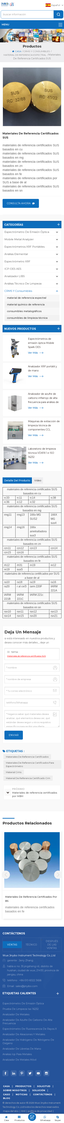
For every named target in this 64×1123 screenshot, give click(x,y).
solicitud (43, 1086)
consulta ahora (19, 203)
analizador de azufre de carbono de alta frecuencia (27, 1021)
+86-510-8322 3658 (30, 980)
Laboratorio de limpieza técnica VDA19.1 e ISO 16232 (42, 453)
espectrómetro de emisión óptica (26, 232)
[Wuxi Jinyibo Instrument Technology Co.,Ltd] (7, 4)
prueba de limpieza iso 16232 (21, 1009)
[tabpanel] (32, 971)
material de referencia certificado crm (28, 778)
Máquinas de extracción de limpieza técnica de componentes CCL (44, 425)
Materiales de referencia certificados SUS (26, 656)
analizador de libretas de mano (22, 1048)
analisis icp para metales (17, 1054)
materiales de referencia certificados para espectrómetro (30, 764)
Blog (6, 1098)
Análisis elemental (16, 254)
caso (6, 1094)
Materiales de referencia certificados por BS (31, 898)
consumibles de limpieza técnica (27, 317)
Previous (6, 875)
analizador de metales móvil (19, 1059)
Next (58, 875)
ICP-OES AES (12, 268)
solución (38, 1090)
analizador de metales (16, 1014)
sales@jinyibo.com (27, 986)
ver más (33, 352)
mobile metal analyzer (19, 239)
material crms (13, 772)
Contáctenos (42, 1094)
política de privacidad (40, 1111)
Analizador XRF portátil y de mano (42, 368)
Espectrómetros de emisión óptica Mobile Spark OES (41, 343)
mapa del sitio (11, 1111)
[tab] (12, 945)
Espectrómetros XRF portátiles (24, 246)
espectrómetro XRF (17, 261)
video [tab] (37, 480)
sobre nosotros (15, 1090)
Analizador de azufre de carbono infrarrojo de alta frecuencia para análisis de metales (43, 398)
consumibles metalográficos (24, 311)
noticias (21, 1094)
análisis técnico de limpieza (22, 283)
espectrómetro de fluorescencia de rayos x (30, 1028)
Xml (23, 1111)
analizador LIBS (14, 276)
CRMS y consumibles (36, 51)
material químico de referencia (26, 304)
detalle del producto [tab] (17, 480)
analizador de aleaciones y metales (24, 1034)
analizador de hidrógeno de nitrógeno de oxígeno (28, 1041)
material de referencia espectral (26, 297)
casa (18, 51)
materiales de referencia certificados (27, 756)
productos (23, 1086)
